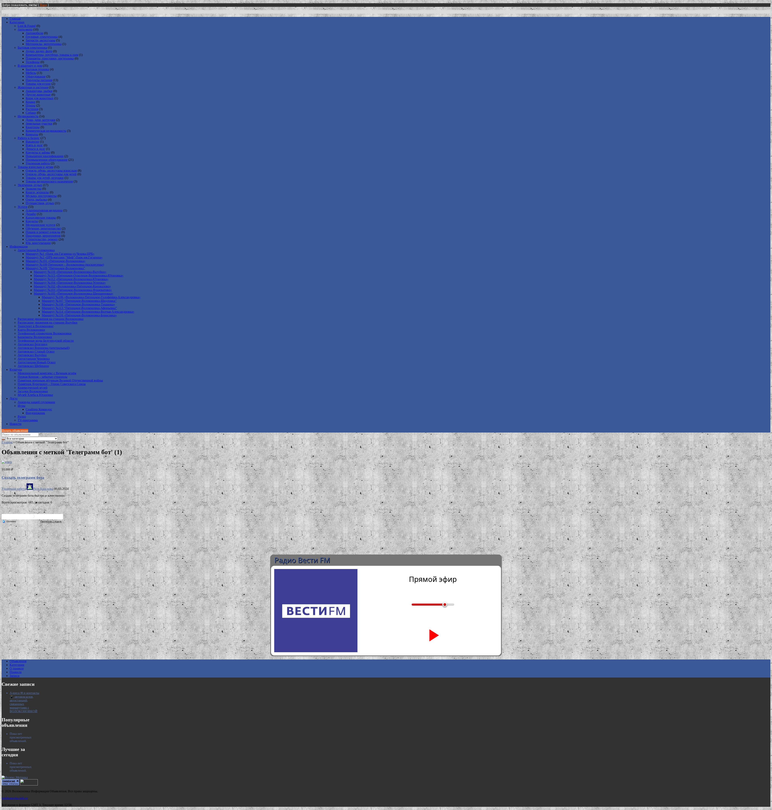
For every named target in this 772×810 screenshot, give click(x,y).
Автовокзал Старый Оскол (36, 351)
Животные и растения (33, 87)
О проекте (17, 668)
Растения (32, 109)
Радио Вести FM (302, 560)
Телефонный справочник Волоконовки (45, 333)
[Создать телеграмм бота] (7, 462)
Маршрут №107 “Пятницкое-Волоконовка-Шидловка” (79, 300)
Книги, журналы (37, 192)
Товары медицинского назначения (49, 181)
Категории (17, 22)
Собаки (31, 112)
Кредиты (32, 221)
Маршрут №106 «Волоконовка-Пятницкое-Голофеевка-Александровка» (91, 297)
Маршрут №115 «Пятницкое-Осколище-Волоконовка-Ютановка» (78, 275)
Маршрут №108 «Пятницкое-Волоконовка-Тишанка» (78, 304)
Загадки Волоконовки (33, 391)
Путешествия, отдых (40, 203)
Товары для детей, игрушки (45, 177)
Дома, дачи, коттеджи (40, 120)
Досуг (14, 398)
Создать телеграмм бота (23, 477)
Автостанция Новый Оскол (36, 362)
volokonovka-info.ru (15, 798)
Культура (16, 369)
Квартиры (33, 127)
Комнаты (32, 134)
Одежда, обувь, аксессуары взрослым (51, 170)
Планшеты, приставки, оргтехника (50, 58)
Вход (43, 5)
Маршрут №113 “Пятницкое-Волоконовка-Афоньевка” (79, 308)
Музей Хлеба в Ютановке (35, 395)
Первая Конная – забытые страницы (42, 376)
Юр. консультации (38, 243)
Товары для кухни (38, 83)
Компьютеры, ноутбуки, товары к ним (52, 54)
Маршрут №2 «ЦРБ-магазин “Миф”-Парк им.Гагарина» (64, 257)
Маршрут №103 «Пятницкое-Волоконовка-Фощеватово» (73, 290)
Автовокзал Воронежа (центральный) (44, 348)
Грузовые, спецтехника (42, 36)
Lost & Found (27, 26)
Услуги (22, 206)
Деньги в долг (35, 149)
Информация (19, 246)
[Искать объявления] (3, 439)
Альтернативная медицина (44, 210)
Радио (22, 416)
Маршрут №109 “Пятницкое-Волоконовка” (55, 268)
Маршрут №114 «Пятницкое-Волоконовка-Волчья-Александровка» (88, 311)
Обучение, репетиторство (43, 228)
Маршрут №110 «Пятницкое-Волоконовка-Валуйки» (70, 272)
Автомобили (34, 33)
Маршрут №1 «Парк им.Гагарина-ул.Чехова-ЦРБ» (60, 253)
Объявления (18, 661)
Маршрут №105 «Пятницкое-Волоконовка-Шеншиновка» (73, 293)
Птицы (30, 105)
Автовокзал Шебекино (33, 366)
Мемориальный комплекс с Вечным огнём (47, 373)
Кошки (30, 102)
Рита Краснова (43, 488)
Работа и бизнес (29, 138)
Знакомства (33, 188)
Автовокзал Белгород (32, 344)
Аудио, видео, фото (39, 51)
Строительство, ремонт (42, 239)
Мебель (31, 73)
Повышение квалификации (45, 156)
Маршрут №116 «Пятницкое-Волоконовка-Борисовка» (79, 315)
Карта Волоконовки (31, 329)
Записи (15, 675)
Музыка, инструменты (41, 196)
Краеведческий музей (32, 387)
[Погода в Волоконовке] (32, 517)
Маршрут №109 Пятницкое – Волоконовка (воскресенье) (65, 264)
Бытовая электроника (32, 47)
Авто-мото (25, 29)
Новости (16, 424)
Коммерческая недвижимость (46, 130)
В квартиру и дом (30, 65)
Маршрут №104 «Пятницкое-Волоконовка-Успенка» (70, 282)
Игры (21, 405)
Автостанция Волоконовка (36, 250)
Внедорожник (35, 413)
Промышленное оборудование (47, 159)
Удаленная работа (38, 163)
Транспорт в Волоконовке (35, 326)
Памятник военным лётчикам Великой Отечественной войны (60, 380)
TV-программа (28, 420)
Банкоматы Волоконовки (35, 337)
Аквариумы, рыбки (39, 91)
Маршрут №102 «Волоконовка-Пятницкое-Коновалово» (72, 286)
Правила (16, 672)
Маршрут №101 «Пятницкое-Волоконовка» (55, 261)
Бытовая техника (37, 69)
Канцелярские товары (41, 217)
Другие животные (38, 94)
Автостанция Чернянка (34, 358)
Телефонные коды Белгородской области (46, 340)
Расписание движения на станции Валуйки (47, 322)
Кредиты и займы (38, 152)
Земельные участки (39, 123)
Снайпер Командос (39, 409)
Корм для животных (39, 98)
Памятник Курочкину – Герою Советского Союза (52, 384)
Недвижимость (28, 116)
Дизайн (31, 214)
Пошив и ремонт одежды (43, 232)
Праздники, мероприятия (43, 235)
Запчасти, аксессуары (40, 40)
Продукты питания (39, 80)
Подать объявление (15, 430)
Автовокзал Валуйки (32, 355)
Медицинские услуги (40, 225)
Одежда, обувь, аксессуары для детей (51, 174)
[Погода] (9, 521)
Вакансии (32, 141)
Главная (15, 18)
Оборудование (36, 76)
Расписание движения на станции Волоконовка (50, 319)
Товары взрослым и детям (35, 167)
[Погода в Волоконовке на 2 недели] (51, 521)
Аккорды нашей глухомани (36, 402)
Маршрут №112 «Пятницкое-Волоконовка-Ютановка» (71, 279)
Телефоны (33, 62)
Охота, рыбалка (36, 199)
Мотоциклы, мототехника (44, 44)
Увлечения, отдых (30, 185)
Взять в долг (34, 145)
